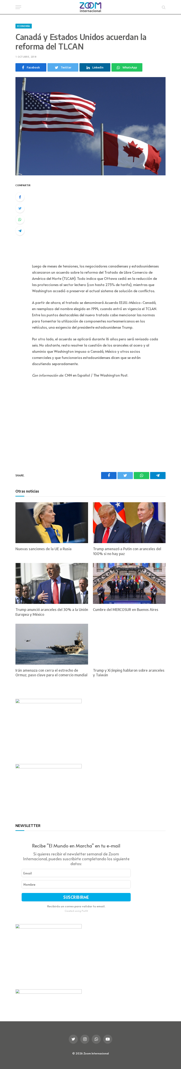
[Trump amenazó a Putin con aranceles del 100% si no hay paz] (129, 522)
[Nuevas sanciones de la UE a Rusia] (51, 522)
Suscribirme (76, 897)
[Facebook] (19, 197)
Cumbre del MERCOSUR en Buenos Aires (125, 609)
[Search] (163, 7)
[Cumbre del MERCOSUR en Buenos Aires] (129, 583)
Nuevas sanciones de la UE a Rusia (43, 549)
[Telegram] (19, 230)
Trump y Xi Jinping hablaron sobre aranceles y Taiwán (128, 672)
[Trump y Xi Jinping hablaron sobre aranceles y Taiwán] (129, 644)
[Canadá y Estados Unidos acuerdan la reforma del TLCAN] (90, 126)
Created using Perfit (76, 910)
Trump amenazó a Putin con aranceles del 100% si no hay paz (127, 551)
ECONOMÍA (23, 26)
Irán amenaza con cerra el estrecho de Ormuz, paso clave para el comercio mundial (51, 672)
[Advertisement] (101, 220)
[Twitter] (19, 208)
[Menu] (18, 7)
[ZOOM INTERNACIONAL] (90, 7)
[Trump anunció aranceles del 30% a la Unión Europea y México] (51, 583)
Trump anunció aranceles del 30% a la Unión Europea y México (51, 612)
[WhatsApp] (19, 219)
